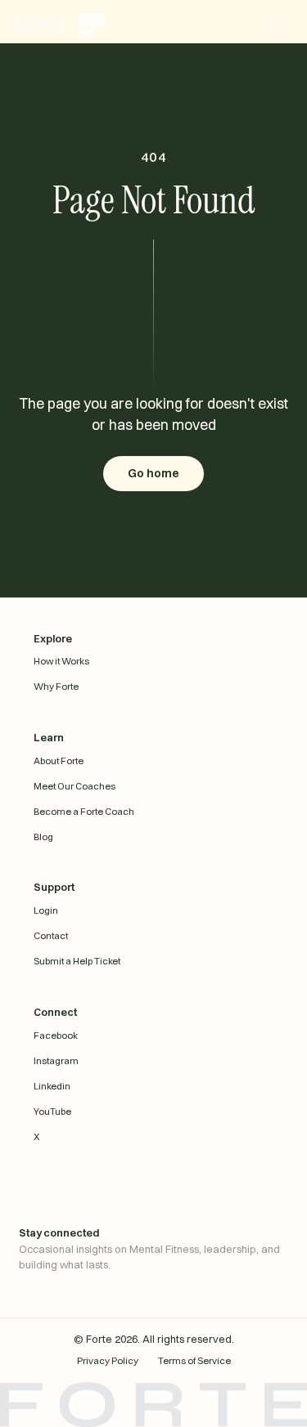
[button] (277, 25)
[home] (65, 26)
